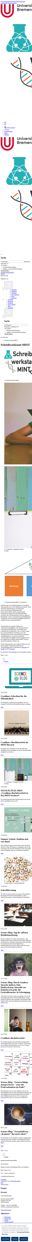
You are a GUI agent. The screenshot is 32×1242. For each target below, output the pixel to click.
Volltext (5, 265)
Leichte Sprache (8, 1222)
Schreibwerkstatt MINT (7, 272)
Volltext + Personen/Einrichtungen (12, 269)
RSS (2, 1182)
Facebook (12, 649)
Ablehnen (15, 1239)
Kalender (24, 647)
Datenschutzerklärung (23, 1232)
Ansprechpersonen (6, 1210)
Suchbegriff (4, 261)
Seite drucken (4, 1184)
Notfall (6, 1220)
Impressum (7, 1217)
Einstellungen (5, 1239)
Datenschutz (7, 1218)
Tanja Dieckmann (15, 1181)
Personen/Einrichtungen (9, 267)
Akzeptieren (23, 1239)
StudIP (2, 649)
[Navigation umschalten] (1, 254)
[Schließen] (5, 317)
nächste (6, 661)
